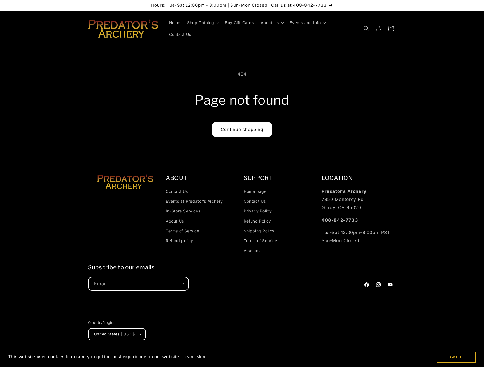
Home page (255, 191)
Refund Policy (257, 221)
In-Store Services (183, 211)
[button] (203, 23)
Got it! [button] (456, 357)
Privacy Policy (258, 211)
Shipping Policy (259, 230)
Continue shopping (242, 129)
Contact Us (177, 191)
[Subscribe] (182, 284)
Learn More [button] (195, 356)
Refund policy (179, 240)
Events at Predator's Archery (194, 201)
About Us (175, 221)
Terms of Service (182, 230)
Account (252, 250)
